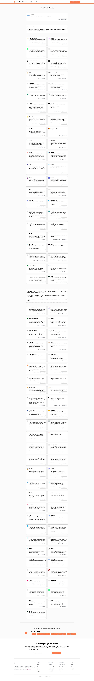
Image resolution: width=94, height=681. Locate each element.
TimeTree (31, 569)
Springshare (31, 223)
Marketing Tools (51, 668)
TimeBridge (31, 244)
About (38, 664)
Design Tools (50, 664)
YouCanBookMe (32, 265)
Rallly (52, 492)
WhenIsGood (53, 580)
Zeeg (30, 276)
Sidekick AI (31, 200)
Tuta (51, 569)
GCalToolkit (31, 128)
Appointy (52, 48)
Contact (71, 668)
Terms (71, 664)
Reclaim (52, 177)
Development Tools (51, 666)
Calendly (32, 14)
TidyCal (30, 233)
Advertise (36, 1)
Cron (52, 387)
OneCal (30, 164)
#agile (68, 633)
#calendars (39, 633)
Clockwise (31, 94)
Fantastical (31, 116)
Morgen (30, 152)
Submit (38, 668)
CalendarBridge (32, 365)
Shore (52, 189)
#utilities (60, 633)
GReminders (31, 140)
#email (64, 633)
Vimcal (52, 244)
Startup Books (62, 666)
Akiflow (52, 38)
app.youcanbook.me (33, 48)
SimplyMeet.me (54, 200)
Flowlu (52, 116)
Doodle (52, 103)
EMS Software (32, 410)
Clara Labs (53, 83)
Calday (30, 72)
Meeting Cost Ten (54, 444)
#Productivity (35, 631)
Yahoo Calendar (32, 589)
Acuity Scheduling (33, 38)
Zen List (60, 668)
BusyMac (52, 330)
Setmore (31, 189)
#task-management (46, 633)
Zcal (51, 265)
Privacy (71, 666)
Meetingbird (53, 140)
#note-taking (73, 633)
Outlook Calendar (54, 482)
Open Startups (62, 664)
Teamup (52, 223)
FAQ (31, 1)
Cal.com (52, 60)
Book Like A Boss (33, 60)
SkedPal (52, 211)
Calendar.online (54, 354)
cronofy (30, 103)
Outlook (52, 164)
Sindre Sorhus (32, 211)
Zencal (52, 276)
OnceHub (52, 152)
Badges (38, 671)
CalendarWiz (31, 83)
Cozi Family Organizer (55, 94)
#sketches (34, 633)
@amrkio (29, 669)
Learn (60, 671)
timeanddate (53, 233)
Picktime (31, 177)
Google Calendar (54, 72)
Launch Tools (50, 671)
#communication (54, 633)
